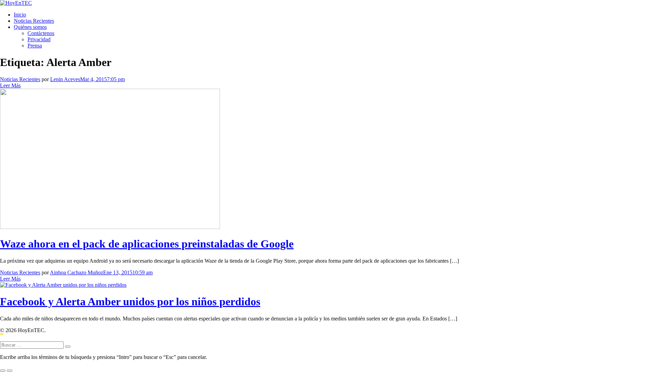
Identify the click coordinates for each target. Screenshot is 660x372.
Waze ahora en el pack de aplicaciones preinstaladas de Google (147, 244)
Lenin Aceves (65, 79)
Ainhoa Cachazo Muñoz (76, 272)
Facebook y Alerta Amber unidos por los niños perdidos (130, 301)
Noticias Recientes (34, 21)
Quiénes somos (30, 27)
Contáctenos (41, 33)
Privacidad (39, 39)
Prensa (35, 45)
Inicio (20, 15)
